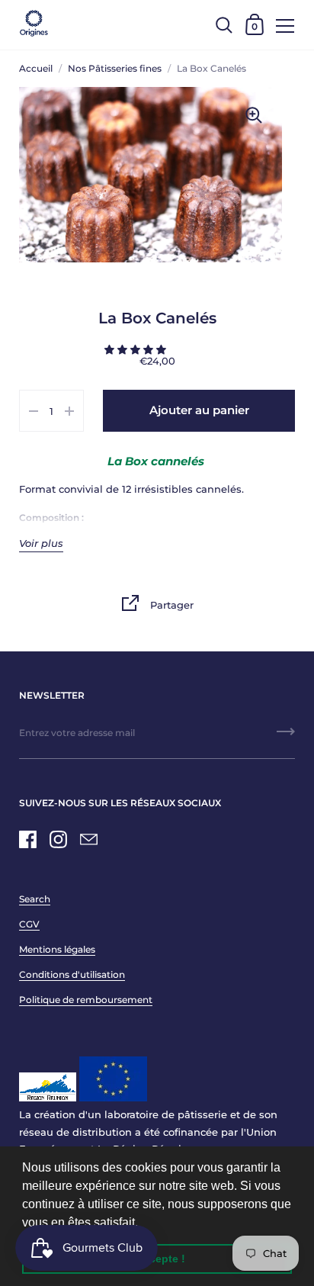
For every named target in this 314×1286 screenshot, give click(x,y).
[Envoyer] (286, 737)
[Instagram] (58, 839)
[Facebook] (27, 839)
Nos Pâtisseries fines (115, 68)
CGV (29, 924)
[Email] (88, 839)
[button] (143, 1223)
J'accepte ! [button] (157, 1258)
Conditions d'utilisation (72, 974)
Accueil (36, 68)
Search (34, 899)
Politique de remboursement (85, 999)
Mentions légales (57, 949)
